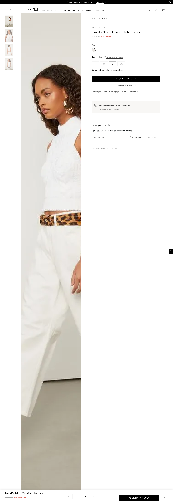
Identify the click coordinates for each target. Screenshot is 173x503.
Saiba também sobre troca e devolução (105, 149)
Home (93, 18)
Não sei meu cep (135, 137)
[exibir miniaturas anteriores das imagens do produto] (9, 13)
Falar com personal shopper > (110, 110)
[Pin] (9, 10)
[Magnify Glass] (16, 10)
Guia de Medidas (98, 70)
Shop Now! (100, 2)
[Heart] (156, 10)
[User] (149, 10)
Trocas (123, 91)
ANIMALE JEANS (92, 10)
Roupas (58, 10)
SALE (104, 10)
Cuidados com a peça (111, 91)
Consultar (152, 137)
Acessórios (69, 10)
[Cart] (163, 10)
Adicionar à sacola (126, 79)
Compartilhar (133, 91)
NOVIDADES (47, 10)
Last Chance (103, 18)
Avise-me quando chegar (114, 70)
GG (121, 64)
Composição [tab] (96, 91)
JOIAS (80, 10)
